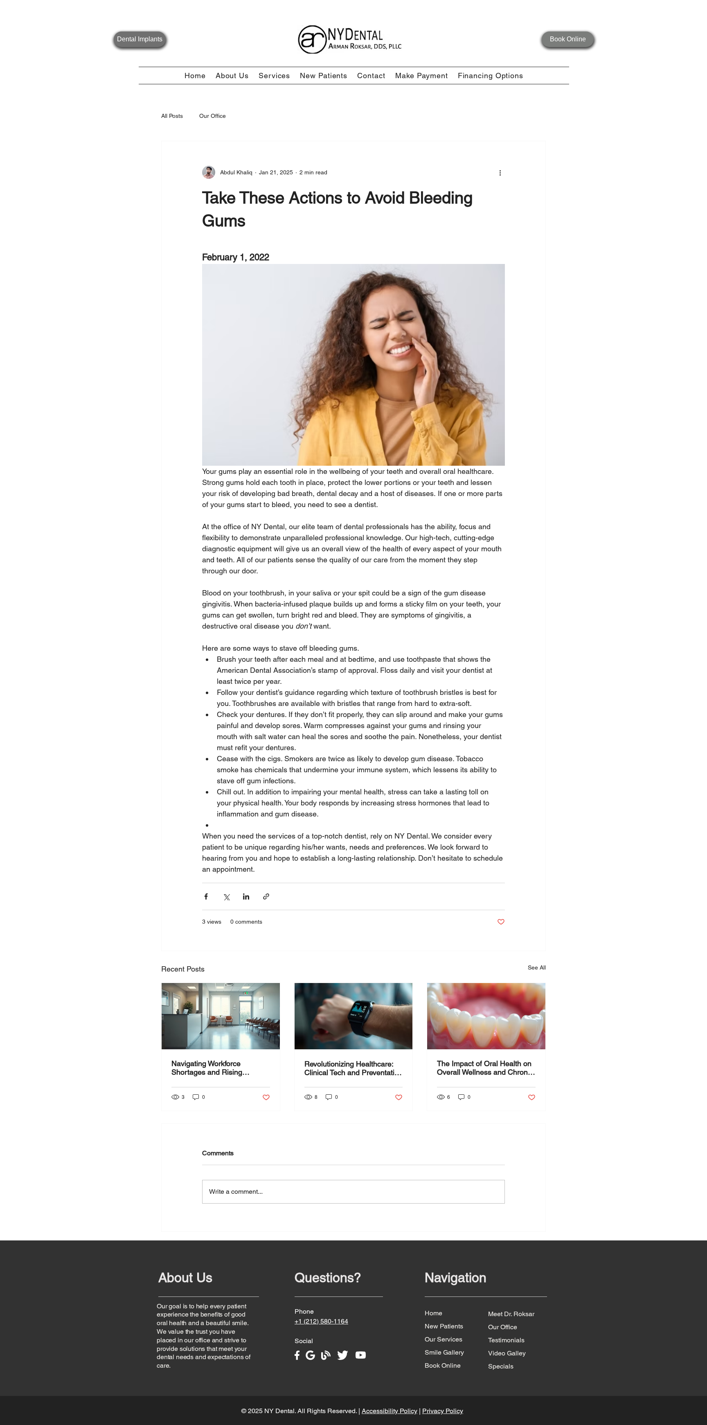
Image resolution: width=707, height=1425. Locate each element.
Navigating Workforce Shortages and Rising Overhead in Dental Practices (219, 1067)
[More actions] (500, 172)
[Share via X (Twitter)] (226, 896)
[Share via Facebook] (206, 896)
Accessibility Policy (389, 1411)
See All (537, 967)
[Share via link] (266, 896)
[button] (232, 75)
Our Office (212, 116)
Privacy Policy (442, 1411)
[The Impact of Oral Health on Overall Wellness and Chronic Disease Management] (486, 1016)
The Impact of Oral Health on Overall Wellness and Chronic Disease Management (485, 1067)
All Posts (172, 116)
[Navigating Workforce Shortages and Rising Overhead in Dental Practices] (221, 1016)
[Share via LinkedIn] (246, 896)
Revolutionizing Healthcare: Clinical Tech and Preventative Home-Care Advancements (353, 1068)
